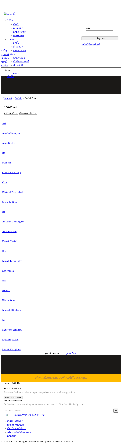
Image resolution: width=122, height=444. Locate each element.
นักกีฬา (5, 58)
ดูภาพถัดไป (71, 353)
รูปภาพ (5, 54)
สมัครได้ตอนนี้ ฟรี (91, 44)
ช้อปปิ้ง (4, 62)
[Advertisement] (61, 85)
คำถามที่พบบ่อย (15, 424)
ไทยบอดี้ (8, 98)
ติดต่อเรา (12, 436)
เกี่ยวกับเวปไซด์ (15, 421)
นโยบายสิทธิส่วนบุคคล (19, 432)
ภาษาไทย (26, 415)
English (17, 415)
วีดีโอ (4, 50)
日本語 (35, 415)
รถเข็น (4, 65)
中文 (42, 415)
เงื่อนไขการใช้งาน (16, 428)
